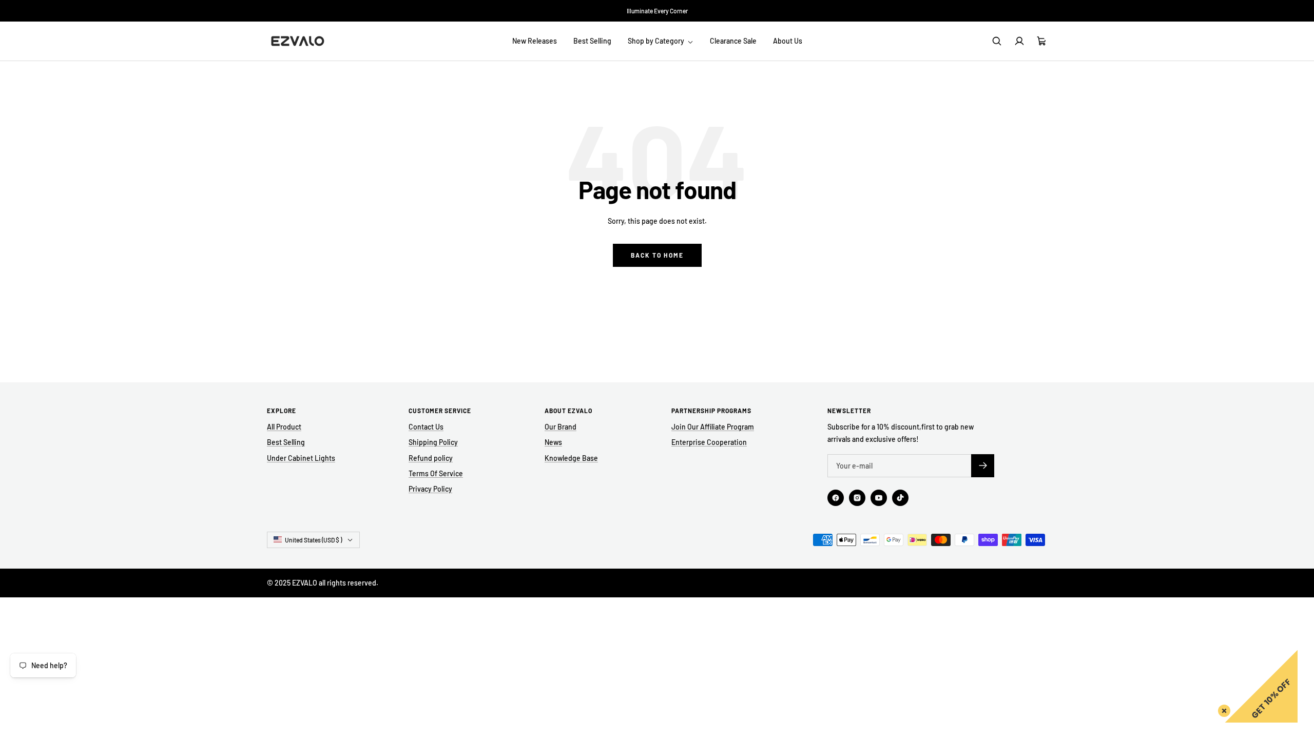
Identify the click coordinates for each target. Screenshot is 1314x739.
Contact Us (426, 426)
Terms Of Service (436, 473)
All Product (284, 426)
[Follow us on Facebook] (835, 498)
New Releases (534, 40)
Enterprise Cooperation (709, 442)
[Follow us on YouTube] (879, 498)
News (553, 442)
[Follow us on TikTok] (900, 498)
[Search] (997, 41)
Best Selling (592, 40)
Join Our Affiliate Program (712, 426)
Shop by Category (657, 40)
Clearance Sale (733, 40)
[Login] (1019, 41)
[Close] (1222, 709)
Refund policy (431, 458)
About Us (787, 40)
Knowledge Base (571, 458)
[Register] (982, 465)
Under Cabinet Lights (301, 458)
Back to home (657, 255)
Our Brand (560, 426)
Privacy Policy (430, 488)
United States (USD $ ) (313, 539)
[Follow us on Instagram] (857, 498)
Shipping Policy (433, 442)
